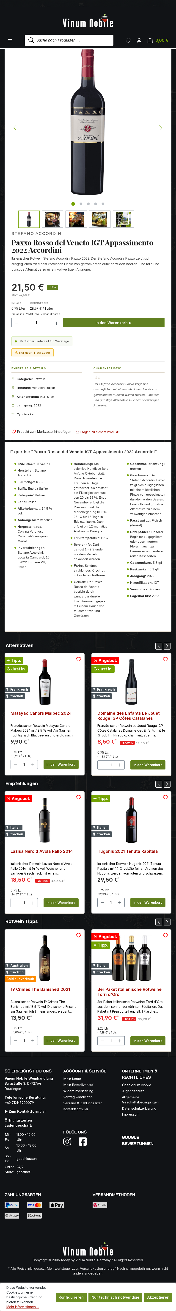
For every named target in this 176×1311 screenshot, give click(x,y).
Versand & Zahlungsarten (82, 1103)
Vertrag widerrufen (78, 1097)
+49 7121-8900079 (19, 1102)
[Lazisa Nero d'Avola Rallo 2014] (45, 820)
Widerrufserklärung (78, 1091)
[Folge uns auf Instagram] (70, 1141)
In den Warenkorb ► (114, 322)
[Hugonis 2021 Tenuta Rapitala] (131, 820)
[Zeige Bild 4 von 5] (95, 204)
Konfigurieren (71, 1297)
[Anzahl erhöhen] (56, 322)
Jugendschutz (133, 1091)
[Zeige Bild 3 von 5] (88, 204)
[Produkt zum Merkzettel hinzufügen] (78, 659)
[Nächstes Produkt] (167, 646)
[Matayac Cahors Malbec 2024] (45, 682)
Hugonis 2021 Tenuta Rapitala (127, 851)
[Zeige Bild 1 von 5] (73, 204)
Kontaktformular (75, 1109)
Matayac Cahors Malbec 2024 (41, 713)
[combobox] (69, 40)
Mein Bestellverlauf (78, 1085)
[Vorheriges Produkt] (158, 646)
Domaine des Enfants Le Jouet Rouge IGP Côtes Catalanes (128, 716)
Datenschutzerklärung (139, 1108)
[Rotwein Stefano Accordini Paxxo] (88, 122)
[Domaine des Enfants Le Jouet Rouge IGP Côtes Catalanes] (131, 682)
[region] (88, 138)
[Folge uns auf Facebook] (82, 1141)
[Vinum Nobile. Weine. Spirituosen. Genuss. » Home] (88, 20)
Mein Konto (72, 1079)
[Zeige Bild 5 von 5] (103, 204)
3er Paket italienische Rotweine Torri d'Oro (129, 992)
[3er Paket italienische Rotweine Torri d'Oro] (131, 958)
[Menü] (10, 39)
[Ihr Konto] (139, 40)
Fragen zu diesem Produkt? (100, 432)
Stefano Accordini (37, 233)
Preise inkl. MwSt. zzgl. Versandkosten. (36, 314)
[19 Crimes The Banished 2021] (45, 958)
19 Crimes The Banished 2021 (40, 989)
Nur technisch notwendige (115, 1297)
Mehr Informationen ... (22, 1307)
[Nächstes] (160, 127)
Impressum (131, 1114)
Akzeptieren (158, 1297)
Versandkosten (91, 1268)
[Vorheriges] (14, 127)
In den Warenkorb (61, 764)
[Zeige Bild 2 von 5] (81, 204)
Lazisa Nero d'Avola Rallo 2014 (42, 851)
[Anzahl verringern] (16, 322)
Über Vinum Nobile (136, 1085)
